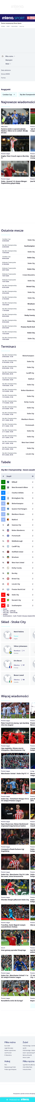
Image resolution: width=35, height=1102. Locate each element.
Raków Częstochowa (10, 1050)
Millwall (14, 482)
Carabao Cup (7, 95)
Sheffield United (17, 552)
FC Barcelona (7, 1055)
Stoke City (15, 595)
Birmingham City (18, 498)
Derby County (17, 568)
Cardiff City (16, 546)
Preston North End (18, 589)
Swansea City (16, 525)
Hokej (7, 1061)
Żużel (25, 1042)
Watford (15, 520)
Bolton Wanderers (18, 530)
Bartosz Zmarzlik (27, 1055)
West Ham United (18, 562)
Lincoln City (16, 584)
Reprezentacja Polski (10, 1067)
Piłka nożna (14, 26)
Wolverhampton (17, 503)
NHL (5, 1065)
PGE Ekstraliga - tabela (29, 1050)
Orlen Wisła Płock (27, 1067)
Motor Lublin (26, 1057)
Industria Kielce (27, 1069)
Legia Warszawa (8, 1048)
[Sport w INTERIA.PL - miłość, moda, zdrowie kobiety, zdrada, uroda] (19, 17)
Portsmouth (16, 536)
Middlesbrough (17, 541)
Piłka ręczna (28, 1061)
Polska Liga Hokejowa (10, 1069)
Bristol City (16, 579)
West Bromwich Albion (20, 487)
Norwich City (16, 600)
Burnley (14, 573)
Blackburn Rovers (18, 514)
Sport (8, 26)
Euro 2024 (7, 1046)
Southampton (17, 605)
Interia (3, 26)
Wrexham (15, 557)
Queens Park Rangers (19, 509)
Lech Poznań (7, 1053)
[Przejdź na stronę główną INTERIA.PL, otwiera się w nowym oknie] (8, 17)
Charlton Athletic (18, 493)
